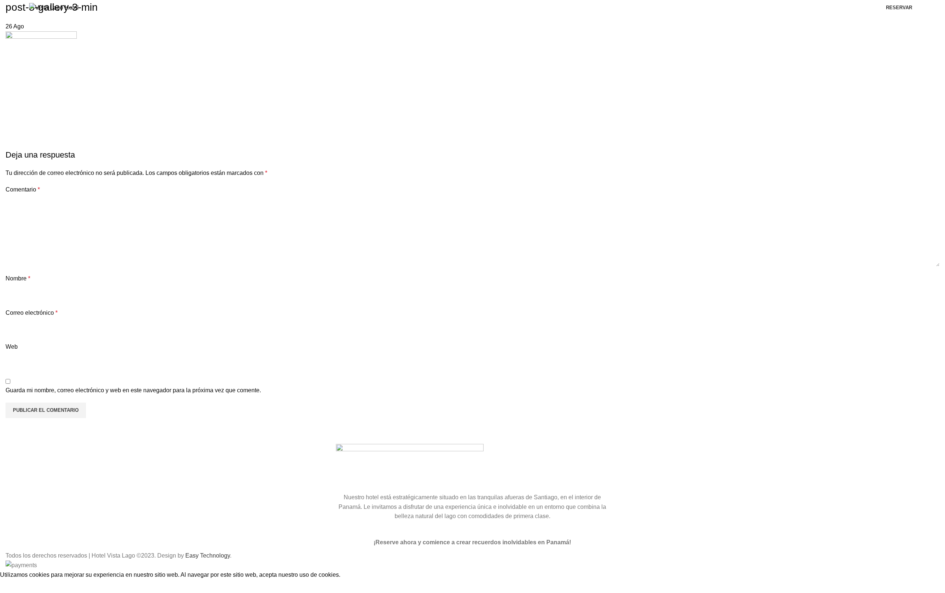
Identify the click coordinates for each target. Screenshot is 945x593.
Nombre (18, 278)
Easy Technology (207, 555)
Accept (14, 586)
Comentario (23, 189)
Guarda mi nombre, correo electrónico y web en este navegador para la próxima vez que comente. (133, 390)
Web (12, 347)
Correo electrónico (32, 313)
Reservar (899, 7)
